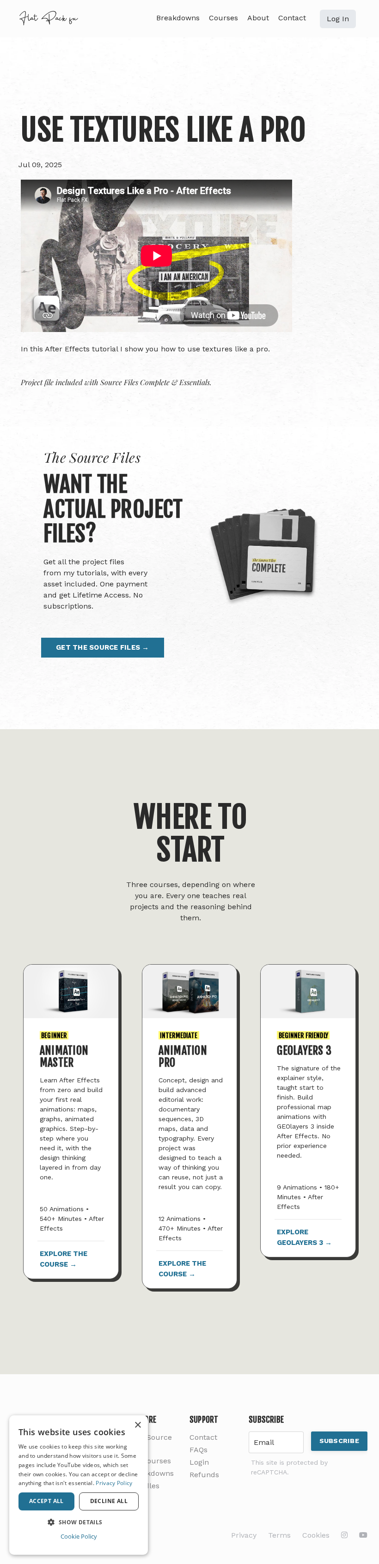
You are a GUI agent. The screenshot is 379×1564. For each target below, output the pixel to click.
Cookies (316, 1535)
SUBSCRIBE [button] (339, 1440)
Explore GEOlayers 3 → (304, 1237)
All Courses (150, 1460)
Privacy (244, 1535)
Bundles (144, 1485)
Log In (338, 18)
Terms (279, 1535)
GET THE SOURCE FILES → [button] (102, 647)
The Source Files (151, 1443)
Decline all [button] (109, 1501)
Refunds (204, 1474)
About (258, 17)
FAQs (199, 1449)
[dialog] (78, 1485)
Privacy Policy (114, 1483)
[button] (78, 1522)
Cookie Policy (79, 1536)
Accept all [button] (46, 1501)
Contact (292, 17)
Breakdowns (178, 17)
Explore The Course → (63, 1259)
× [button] (137, 1425)
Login (199, 1462)
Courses (223, 17)
